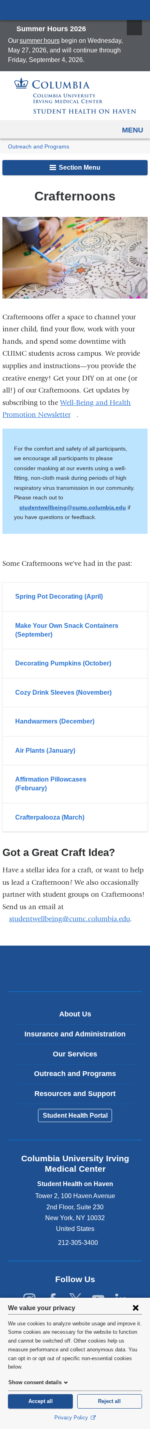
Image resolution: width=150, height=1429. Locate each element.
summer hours (40, 40)
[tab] (74, 597)
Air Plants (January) (45, 750)
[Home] (75, 96)
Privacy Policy (72, 1418)
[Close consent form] (135, 1307)
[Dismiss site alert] (134, 27)
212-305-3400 (78, 1242)
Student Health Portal (75, 1115)
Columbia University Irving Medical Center (75, 9)
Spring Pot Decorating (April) (59, 596)
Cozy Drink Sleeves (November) (63, 692)
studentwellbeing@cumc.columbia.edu (72, 507)
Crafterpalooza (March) (49, 817)
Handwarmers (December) (54, 721)
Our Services (75, 1054)
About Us (75, 1014)
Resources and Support (75, 1094)
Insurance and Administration (75, 1034)
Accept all (40, 1401)
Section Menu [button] (78, 167)
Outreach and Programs (38, 147)
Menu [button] (132, 130)
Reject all (109, 1401)
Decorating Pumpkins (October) (63, 663)
